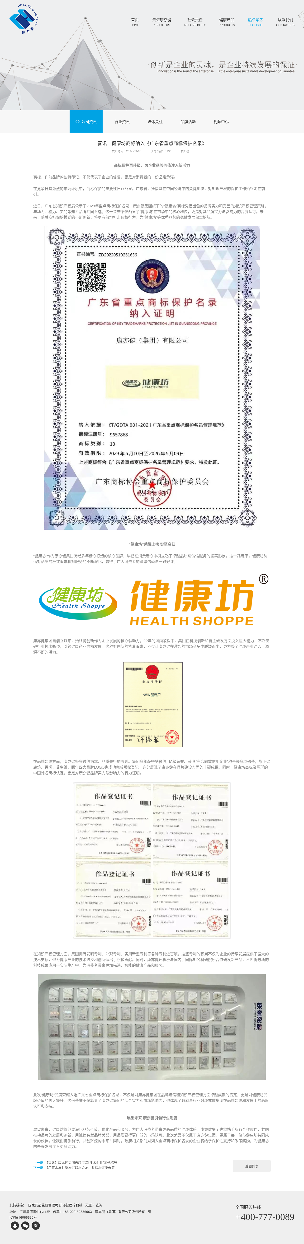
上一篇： (75, 1162)
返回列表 (251, 1166)
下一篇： (74, 1167)
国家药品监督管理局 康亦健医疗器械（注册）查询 (65, 1204)
